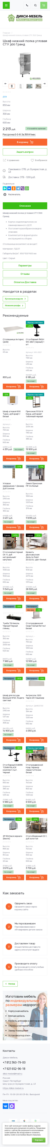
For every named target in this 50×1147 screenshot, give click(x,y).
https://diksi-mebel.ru (13, 1088)
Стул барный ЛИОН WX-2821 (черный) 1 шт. (35, 342)
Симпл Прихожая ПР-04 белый (34, 484)
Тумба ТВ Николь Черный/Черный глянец (11, 626)
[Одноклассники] (14, 188)
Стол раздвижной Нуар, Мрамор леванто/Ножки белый (34, 769)
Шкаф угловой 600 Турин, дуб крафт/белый (12, 414)
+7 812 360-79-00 (14, 1062)
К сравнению (13, 160)
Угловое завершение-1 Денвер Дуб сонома (13, 486)
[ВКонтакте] (9, 188)
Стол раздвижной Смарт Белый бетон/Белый (36, 626)
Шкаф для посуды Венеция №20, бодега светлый (13, 698)
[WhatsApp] (27, 188)
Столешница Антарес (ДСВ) (13, 340)
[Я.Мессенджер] (5, 188)
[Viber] (22, 188)
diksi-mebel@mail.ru (12, 1073)
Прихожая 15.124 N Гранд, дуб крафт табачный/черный (34, 414)
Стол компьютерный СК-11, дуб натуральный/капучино (13, 556)
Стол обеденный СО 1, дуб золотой (36, 837)
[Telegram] (18, 188)
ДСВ (5, 96)
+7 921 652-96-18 (14, 1069)
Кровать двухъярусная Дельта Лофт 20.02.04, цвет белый (36, 556)
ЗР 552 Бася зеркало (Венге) (12, 837)
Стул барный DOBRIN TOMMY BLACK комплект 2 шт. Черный (12, 769)
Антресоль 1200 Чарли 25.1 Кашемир (35, 696)
